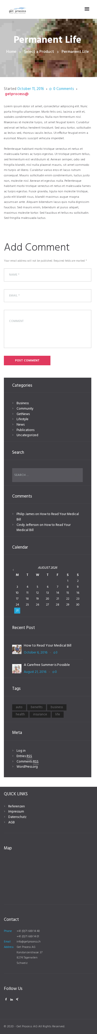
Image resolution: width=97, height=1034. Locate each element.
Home (11, 52)
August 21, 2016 (35, 672)
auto (19, 707)
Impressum (16, 811)
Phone (8, 931)
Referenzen (16, 806)
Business (23, 403)
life (57, 714)
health (20, 714)
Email (7, 941)
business (57, 707)
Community (25, 408)
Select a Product (39, 52)
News (21, 424)
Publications (25, 430)
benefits (36, 707)
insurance (40, 714)
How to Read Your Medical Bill (48, 516)
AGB (11, 822)
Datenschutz (17, 817)
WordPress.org (27, 767)
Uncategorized (27, 435)
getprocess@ (16, 94)
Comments (63, 89)
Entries (24, 756)
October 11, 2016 (30, 89)
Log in (21, 751)
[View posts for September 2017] (17, 570)
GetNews (23, 414)
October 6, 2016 (35, 652)
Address (8, 947)
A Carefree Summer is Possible (47, 665)
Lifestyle (22, 419)
